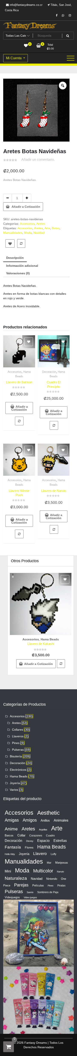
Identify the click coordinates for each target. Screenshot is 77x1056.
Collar (21, 835)
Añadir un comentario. (38, 159)
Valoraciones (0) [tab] (18, 273)
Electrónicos (18, 769)
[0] (8, 1046)
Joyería (15, 783)
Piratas (61, 885)
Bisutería (16, 756)
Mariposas (61, 862)
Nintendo (51, 878)
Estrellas (60, 840)
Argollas (43, 829)
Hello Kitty (10, 854)
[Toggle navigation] (70, 58)
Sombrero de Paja (47, 892)
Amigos (30, 820)
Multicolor (43, 871)
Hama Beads (50, 639)
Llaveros (18, 736)
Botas (55, 228)
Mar (49, 862)
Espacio (43, 840)
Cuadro (50, 835)
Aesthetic (48, 813)
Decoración (49, 371)
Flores (29, 847)
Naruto (60, 871)
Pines (15, 743)
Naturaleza (16, 878)
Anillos (45, 820)
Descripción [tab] (15, 257)
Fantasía (13, 847)
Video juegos (30, 897)
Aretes (40, 223)
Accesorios (27, 223)
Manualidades (12, 232)
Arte (47, 228)
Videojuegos (12, 897)
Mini (8, 871)
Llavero (40, 853)
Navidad (38, 232)
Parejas (21, 885)
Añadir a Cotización (26, 206)
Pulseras (18, 749)
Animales (61, 820)
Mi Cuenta (14, 58)
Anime (11, 828)
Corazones (35, 835)
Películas (38, 885)
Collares (17, 729)
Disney (29, 841)
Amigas (12, 820)
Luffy (53, 854)
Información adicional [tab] (22, 265)
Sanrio (30, 892)
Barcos (9, 835)
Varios (14, 789)
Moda (28, 232)
